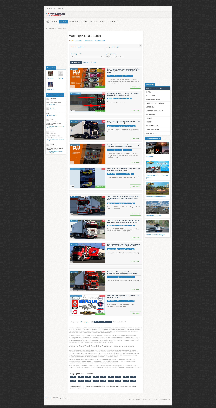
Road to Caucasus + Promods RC (56, 139)
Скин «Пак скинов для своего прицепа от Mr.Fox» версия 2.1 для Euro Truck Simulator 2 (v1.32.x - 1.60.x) (123, 70)
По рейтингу (78, 40)
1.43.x (103, 377)
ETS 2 (72, 69)
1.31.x (126, 380)
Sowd (103, 93)
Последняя (107, 322)
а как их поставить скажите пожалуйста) (53, 124)
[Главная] (48, 21)
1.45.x (88, 377)
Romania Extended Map (156, 197)
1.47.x (73, 377)
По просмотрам (88, 40)
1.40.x (126, 377)
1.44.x (96, 377)
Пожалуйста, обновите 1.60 (53, 102)
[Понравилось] (71, 86)
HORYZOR (50, 89)
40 (131, 98)
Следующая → (85, 322)
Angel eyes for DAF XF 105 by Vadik (56, 127)
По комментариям (100, 40)
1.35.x (96, 380)
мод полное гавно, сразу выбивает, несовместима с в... (54, 136)
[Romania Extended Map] (157, 188)
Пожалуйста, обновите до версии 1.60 (55, 112)
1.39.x (133, 377)
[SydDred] (61, 73)
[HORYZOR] (50, 84)
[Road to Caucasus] (157, 207)
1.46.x (81, 377)
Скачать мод (135, 87)
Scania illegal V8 (53, 104)
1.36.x (88, 380)
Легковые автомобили (79, 169)
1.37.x (81, 380)
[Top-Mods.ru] (55, 14)
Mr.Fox (103, 69)
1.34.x (103, 380)
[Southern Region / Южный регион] (157, 167)
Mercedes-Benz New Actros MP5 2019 (56, 152)
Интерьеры (77, 145)
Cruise (103, 121)
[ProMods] (157, 148)
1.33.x (111, 380)
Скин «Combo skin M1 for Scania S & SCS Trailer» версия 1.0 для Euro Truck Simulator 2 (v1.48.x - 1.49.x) (123, 198)
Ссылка (93, 62)
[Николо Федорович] (50, 73)
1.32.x (118, 380)
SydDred (60, 78)
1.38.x (73, 380)
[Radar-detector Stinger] (157, 226)
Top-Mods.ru (49, 398)
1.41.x (118, 377)
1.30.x (133, 380)
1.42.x (111, 377)
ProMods (150, 156)
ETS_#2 (52, 108)
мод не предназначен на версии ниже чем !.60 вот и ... (55, 148)
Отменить (86, 62)
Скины (75, 69)
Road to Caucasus (153, 216)
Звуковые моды (77, 296)
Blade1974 (102, 296)
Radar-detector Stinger (155, 235)
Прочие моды (77, 93)
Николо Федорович (50, 78)
